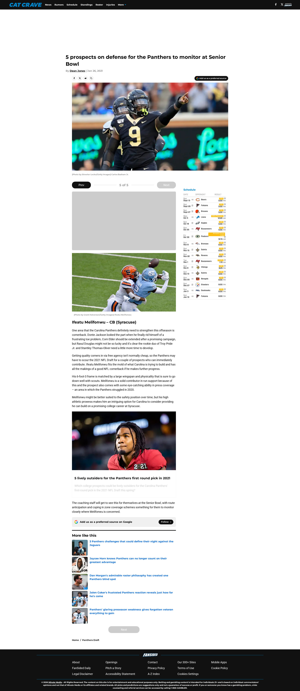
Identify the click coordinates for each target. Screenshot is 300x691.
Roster (99, 4)
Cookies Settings (188, 674)
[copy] (91, 78)
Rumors (58, 4)
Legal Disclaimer (82, 674)
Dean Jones (77, 70)
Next (166, 185)
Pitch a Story (113, 668)
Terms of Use (185, 668)
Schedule (72, 4)
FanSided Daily (81, 668)
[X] (282, 4)
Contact (153, 662)
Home (75, 640)
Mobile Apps (219, 662)
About (76, 662)
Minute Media (55, 682)
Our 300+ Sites (186, 662)
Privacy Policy (156, 668)
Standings (86, 4)
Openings (111, 662)
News (48, 4)
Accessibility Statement (120, 674)
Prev (81, 185)
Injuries (110, 4)
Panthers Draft (90, 640)
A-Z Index (154, 674)
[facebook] (276, 4)
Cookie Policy (219, 668)
